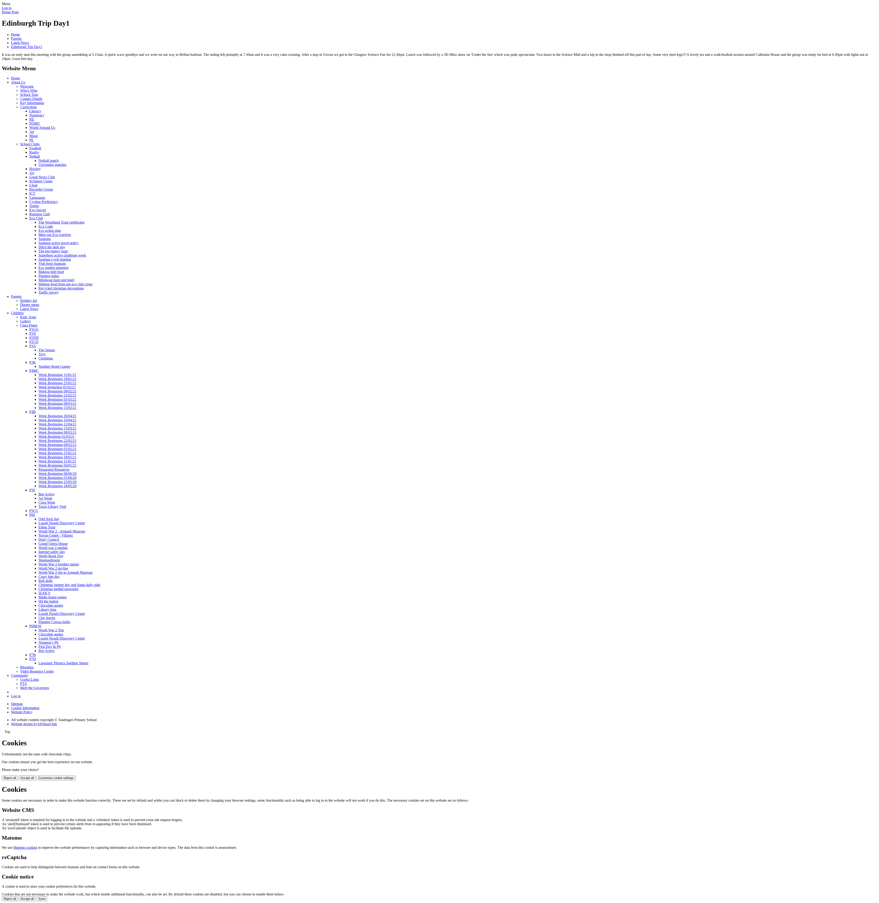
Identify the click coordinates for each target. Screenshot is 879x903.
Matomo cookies (25, 847)
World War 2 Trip (51, 630)
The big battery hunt (53, 251)
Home (15, 34)
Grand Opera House (53, 544)
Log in (6, 8)
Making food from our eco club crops (65, 284)
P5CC (33, 511)
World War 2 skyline (53, 568)
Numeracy (36, 115)
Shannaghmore (49, 560)
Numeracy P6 (48, 642)
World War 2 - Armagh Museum (61, 531)
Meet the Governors (34, 688)
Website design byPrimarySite (34, 724)
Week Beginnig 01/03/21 (56, 436)
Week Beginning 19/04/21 (57, 420)
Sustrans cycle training (54, 259)
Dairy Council (48, 539)
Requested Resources (53, 469)
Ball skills (45, 581)
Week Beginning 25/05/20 (57, 482)
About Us (18, 82)
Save (41, 898)
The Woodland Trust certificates (61, 222)
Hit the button (48, 601)
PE (31, 140)
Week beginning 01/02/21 (57, 387)
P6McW (35, 626)
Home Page (10, 12)
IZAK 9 (44, 593)
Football (35, 148)
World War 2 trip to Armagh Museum (65, 572)
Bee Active (46, 494)
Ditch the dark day (51, 247)
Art (31, 132)
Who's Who (28, 90)
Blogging (27, 667)
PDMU (34, 123)
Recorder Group (41, 189)
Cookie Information (25, 708)
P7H (32, 659)
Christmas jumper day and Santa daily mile (69, 585)
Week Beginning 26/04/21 (57, 416)
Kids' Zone (28, 317)
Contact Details (31, 99)
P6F (32, 515)
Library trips (47, 609)
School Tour (29, 95)
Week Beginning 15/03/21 (57, 408)
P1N (32, 333)
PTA (23, 684)
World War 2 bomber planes (58, 564)
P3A (32, 346)
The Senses (46, 350)
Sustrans (44, 239)
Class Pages (28, 325)
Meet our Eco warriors (54, 235)
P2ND (34, 338)
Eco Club (36, 218)
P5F (32, 490)
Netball (34, 156)
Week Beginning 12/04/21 (57, 424)
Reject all (10, 778)
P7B (32, 655)
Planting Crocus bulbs (54, 622)
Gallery (25, 321)
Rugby (34, 152)
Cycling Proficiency (43, 202)
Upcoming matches (52, 165)
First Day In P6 (49, 647)
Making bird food (51, 272)
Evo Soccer (37, 210)
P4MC (34, 371)
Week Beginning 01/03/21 (57, 399)
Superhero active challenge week (62, 255)
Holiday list (28, 301)
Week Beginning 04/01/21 (57, 465)
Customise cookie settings (56, 778)
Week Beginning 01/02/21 (57, 449)
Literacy (35, 111)
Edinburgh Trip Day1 (26, 47)
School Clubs (30, 144)
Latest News (20, 43)
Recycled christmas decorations (61, 288)
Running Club (39, 214)
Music (33, 136)
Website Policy (22, 712)
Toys (42, 354)
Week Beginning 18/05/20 (57, 486)
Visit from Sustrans (52, 263)
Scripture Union (40, 181)
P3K (32, 362)
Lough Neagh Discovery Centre (61, 523)
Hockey (35, 169)
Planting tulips (48, 276)
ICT (32, 193)
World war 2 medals (53, 548)
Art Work (45, 498)
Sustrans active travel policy (58, 243)
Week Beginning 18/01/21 (57, 379)
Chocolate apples (50, 605)
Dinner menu (29, 305)
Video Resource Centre (37, 671)
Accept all (27, 778)
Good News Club (42, 177)
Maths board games (52, 597)
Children (17, 313)
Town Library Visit (52, 506)
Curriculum (28, 107)
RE (31, 119)
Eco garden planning (53, 268)
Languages (37, 198)
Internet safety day (51, 552)
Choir (33, 185)
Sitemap (17, 704)
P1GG (34, 329)
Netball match (48, 160)
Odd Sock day (48, 519)
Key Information (32, 103)
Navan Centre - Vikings (55, 535)
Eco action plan (49, 231)
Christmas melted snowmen (58, 589)
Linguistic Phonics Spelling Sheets (63, 663)
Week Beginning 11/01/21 (57, 375)
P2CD (33, 342)
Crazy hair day (49, 577)
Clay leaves (46, 618)
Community (19, 675)
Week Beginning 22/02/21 (57, 395)
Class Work (46, 502)
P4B (32, 412)
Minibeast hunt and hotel (56, 280)
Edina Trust (46, 527)
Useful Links (29, 679)
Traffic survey (48, 292)
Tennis (34, 206)
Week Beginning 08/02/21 (57, 391)
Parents (16, 39)
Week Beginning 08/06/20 (57, 474)
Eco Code (45, 226)
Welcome (27, 86)
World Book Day (50, 556)
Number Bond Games (54, 366)
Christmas (45, 358)
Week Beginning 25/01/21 (57, 383)
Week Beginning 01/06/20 (57, 478)
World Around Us (42, 128)
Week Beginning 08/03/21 (57, 404)
